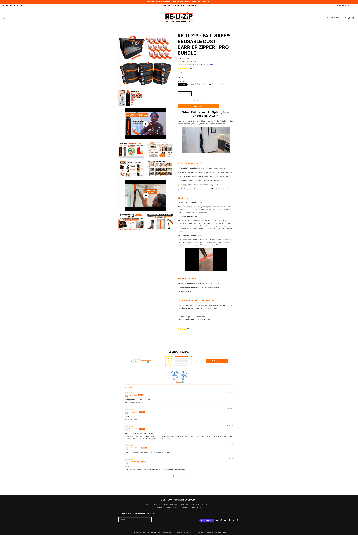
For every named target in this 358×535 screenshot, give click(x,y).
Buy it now (198, 106)
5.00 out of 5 (146, 360)
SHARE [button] (182, 73)
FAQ (193, 508)
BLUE (192, 84)
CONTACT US (183, 504)
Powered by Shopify (167, 532)
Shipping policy (209, 532)
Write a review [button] (217, 361)
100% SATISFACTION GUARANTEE (156, 504)
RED (200, 84)
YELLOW (219, 84)
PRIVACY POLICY (184, 508)
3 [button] (179, 476)
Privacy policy (188, 532)
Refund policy (178, 532)
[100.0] (174, 375)
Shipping (180, 61)
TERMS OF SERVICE (196, 504)
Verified (179, 382)
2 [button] (176, 476)
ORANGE (183, 84)
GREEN (209, 84)
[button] (4, 18)
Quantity (180, 88)
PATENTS (208, 504)
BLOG (199, 508)
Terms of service (198, 532)
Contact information (221, 532)
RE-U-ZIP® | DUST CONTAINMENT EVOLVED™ (149, 532)
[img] (129, 392)
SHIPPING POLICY (171, 508)
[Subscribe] (149, 519)
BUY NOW (173, 504)
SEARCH (160, 508)
